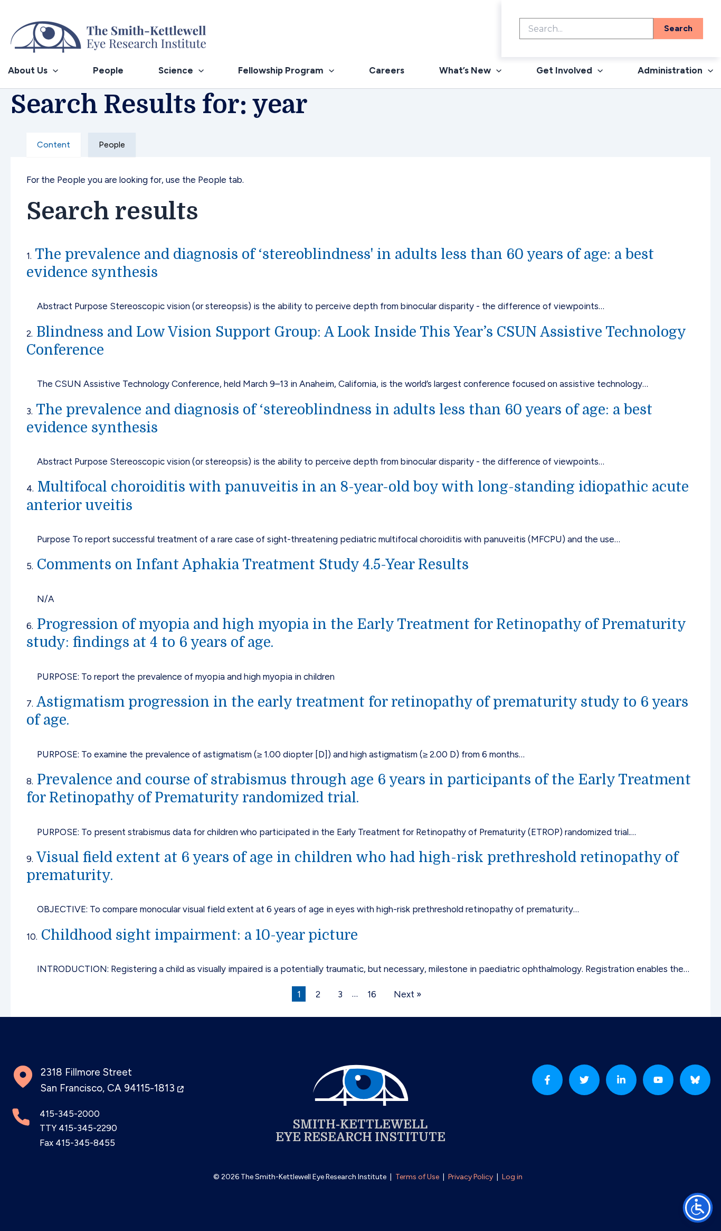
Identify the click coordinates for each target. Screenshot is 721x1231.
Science (175, 70)
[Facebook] (547, 1080)
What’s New (465, 70)
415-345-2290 (88, 1128)
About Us (28, 70)
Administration (670, 70)
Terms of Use (417, 1176)
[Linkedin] (621, 1080)
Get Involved (564, 70)
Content (53, 145)
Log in (512, 1176)
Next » (407, 993)
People (108, 70)
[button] (53, 70)
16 (371, 993)
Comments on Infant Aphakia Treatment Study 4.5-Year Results (253, 564)
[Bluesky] (695, 1080)
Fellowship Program (281, 70)
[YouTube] (658, 1080)
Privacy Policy (470, 1176)
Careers (386, 70)
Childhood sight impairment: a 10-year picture (199, 935)
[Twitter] (584, 1080)
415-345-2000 (70, 1113)
